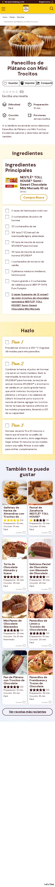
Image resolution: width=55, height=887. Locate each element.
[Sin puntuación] (11, 92)
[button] (33, 197)
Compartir (47, 83)
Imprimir (30, 83)
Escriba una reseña (15, 96)
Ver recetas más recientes (27, 712)
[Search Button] (51, 8)
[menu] (3, 9)
